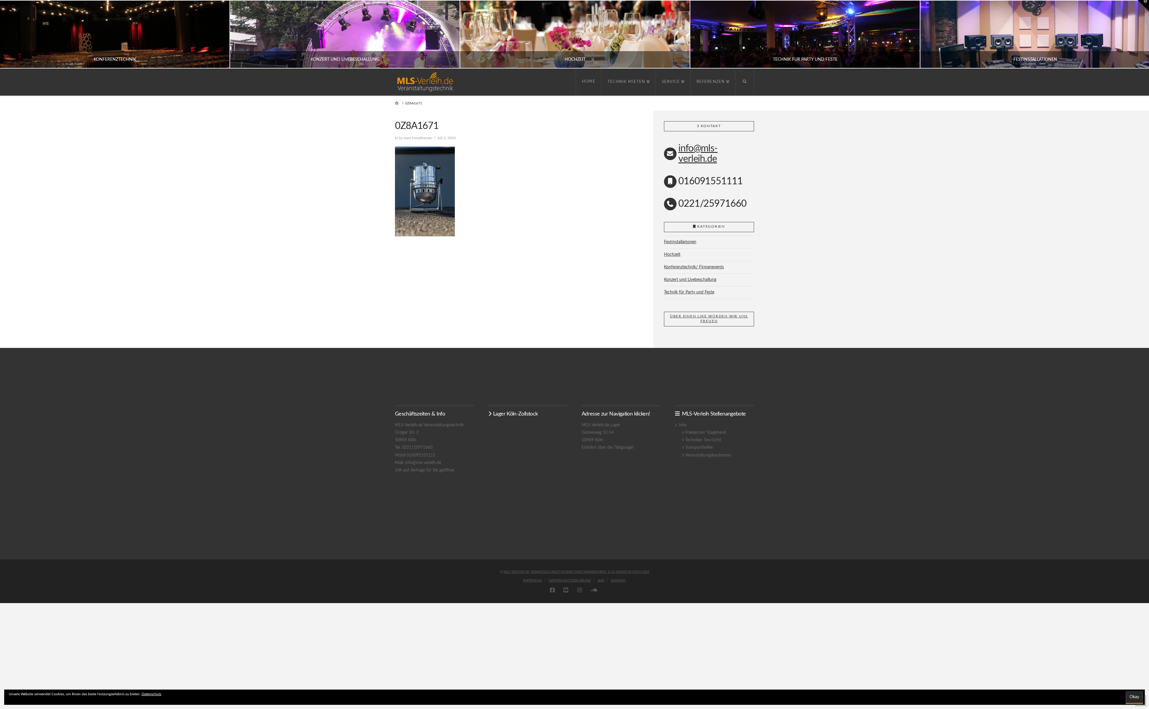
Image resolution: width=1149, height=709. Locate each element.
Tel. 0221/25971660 (413, 447)
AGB (601, 580)
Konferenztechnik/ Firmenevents (694, 267)
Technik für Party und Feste (689, 292)
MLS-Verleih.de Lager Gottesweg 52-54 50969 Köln (601, 432)
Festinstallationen (680, 242)
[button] (1143, 5)
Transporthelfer (699, 447)
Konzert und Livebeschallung (690, 280)
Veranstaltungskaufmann (708, 455)
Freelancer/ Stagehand (705, 432)
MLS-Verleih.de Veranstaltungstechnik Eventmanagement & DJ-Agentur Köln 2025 (576, 571)
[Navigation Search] (744, 82)
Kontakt (618, 580)
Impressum (532, 580)
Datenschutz (151, 694)
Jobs (682, 425)
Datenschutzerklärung (569, 580)
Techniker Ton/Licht (703, 440)
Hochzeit (672, 254)
